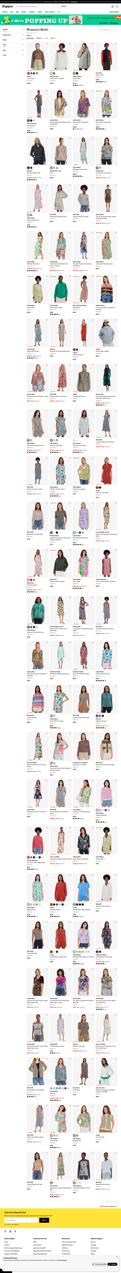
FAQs (35, 1242)
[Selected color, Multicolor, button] (51, 73)
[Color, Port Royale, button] (57, 532)
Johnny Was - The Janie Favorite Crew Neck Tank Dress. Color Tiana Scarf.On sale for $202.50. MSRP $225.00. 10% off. (84, 251)
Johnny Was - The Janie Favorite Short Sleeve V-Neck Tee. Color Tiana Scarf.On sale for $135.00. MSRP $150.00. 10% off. (84, 989)
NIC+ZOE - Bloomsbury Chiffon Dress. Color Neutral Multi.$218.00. (61, 206)
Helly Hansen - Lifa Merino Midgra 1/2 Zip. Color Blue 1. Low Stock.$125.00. (84, 1174)
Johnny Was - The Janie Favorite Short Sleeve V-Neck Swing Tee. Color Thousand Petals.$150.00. (61, 754)
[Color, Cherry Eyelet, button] (31, 579)
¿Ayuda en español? (39, 1248)
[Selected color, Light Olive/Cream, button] (51, 1182)
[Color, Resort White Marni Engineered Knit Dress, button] (82, 532)
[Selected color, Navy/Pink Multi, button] (97, 951)
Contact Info (37, 1245)
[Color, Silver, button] (34, 120)
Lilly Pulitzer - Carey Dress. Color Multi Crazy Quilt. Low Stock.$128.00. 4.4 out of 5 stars (61, 1126)
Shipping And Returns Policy (42, 1251)
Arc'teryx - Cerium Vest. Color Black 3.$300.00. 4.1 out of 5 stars (107, 64)
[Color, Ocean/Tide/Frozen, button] (36, 73)
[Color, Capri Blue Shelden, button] (54, 1088)
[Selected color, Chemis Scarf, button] (97, 167)
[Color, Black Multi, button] (100, 951)
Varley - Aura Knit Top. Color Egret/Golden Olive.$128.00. (107, 1126)
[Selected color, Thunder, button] (51, 532)
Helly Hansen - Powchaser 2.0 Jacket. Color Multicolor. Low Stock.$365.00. (61, 64)
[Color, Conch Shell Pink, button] (31, 904)
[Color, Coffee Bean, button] (77, 904)
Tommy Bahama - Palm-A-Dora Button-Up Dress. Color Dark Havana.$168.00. (107, 570)
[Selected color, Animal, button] (28, 120)
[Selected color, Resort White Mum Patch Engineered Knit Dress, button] (28, 215)
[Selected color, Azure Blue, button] (74, 904)
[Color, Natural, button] (36, 857)
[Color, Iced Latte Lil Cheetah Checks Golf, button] (31, 440)
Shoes (93, 1254)
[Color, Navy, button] (79, 904)
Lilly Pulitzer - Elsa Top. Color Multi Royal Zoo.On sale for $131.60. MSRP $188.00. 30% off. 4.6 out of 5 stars (61, 1079)
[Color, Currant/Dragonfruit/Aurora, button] (31, 73)
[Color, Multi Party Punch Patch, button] (59, 1088)
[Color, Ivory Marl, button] (59, 904)
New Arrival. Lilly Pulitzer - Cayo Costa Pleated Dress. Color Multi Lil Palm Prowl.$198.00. (107, 251)
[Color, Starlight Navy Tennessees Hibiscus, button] (57, 440)
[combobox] (37, 6)
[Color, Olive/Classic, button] (31, 167)
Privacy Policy (62, 1260)
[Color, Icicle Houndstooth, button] (36, 627)
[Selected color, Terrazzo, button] (74, 73)
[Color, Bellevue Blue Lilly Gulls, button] (57, 1088)
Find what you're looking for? (108, 1206)
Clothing (93, 1245)
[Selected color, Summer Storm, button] (97, 715)
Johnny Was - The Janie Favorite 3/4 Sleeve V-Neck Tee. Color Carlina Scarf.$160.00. (38, 661)
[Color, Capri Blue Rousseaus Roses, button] (31, 215)
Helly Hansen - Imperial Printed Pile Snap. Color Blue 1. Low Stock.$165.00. (38, 617)
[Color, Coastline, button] (39, 857)
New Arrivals (95, 1248)
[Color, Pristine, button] (54, 951)
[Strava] (15, 1231)
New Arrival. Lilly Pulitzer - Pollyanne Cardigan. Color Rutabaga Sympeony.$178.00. (84, 477)
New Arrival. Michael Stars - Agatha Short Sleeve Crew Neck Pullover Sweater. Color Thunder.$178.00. (61, 523)
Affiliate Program (67, 1245)
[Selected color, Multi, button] (28, 904)
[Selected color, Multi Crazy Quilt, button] (51, 1135)
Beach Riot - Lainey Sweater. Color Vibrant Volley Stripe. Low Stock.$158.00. (38, 707)
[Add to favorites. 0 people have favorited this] (47, 43)
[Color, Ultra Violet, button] (34, 627)
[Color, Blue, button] (79, 1182)
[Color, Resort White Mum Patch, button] (74, 440)
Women (38, 38)
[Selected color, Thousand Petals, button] (51, 763)
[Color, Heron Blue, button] (77, 349)
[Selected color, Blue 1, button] (28, 627)
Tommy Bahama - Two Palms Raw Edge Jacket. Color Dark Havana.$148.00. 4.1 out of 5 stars (38, 848)
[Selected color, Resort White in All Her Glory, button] (74, 532)
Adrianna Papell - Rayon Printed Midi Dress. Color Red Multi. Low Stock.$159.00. (84, 661)
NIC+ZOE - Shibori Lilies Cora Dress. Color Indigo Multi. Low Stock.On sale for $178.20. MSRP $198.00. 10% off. (38, 477)
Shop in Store (114, 23)
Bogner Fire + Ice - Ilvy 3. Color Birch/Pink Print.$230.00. (61, 158)
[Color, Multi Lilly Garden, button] (54, 1135)
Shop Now (74, 1)
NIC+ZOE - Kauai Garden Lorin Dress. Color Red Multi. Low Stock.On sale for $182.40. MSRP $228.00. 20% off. (61, 384)
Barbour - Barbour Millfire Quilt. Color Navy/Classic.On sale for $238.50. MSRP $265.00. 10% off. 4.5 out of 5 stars (38, 158)
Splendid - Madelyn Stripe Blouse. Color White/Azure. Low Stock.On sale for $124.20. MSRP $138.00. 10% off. (107, 1174)
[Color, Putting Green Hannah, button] (54, 715)
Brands (93, 1242)
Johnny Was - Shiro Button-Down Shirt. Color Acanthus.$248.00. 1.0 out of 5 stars (84, 111)
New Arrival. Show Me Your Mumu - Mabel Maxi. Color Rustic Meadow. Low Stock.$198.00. (84, 295)
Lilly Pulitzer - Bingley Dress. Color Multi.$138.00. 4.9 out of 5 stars (38, 895)
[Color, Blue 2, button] (31, 627)
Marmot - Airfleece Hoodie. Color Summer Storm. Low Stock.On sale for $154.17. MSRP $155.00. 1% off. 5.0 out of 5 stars (107, 707)
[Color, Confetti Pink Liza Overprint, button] (57, 1135)
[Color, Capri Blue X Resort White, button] (88, 951)
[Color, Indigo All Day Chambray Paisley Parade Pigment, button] (77, 1135)
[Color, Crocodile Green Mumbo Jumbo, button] (39, 904)
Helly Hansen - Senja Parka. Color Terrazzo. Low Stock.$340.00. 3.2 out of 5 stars (84, 64)
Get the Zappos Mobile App (13, 1248)
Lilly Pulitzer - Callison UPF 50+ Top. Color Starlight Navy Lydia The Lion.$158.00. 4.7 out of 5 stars (107, 661)
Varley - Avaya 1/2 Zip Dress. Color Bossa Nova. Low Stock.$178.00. (107, 477)
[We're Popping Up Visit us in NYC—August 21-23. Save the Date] (60, 19)
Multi (52, 38)
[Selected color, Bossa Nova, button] (74, 349)
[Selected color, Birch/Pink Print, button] (51, 167)
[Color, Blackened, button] (102, 715)
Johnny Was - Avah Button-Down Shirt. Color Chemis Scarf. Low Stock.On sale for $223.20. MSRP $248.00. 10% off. (107, 158)
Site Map (65, 1248)
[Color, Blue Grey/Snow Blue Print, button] (57, 167)
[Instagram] (5, 1231)
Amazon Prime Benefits (11, 1251)
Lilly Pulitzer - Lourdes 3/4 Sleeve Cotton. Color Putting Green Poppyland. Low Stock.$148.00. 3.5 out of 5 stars (84, 801)
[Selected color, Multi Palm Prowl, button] (74, 1135)
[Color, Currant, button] (34, 73)
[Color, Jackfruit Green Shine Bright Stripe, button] (108, 810)
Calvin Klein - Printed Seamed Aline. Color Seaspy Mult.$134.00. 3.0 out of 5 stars (61, 1033)
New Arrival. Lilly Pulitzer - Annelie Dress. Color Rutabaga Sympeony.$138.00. (107, 848)
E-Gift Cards (66, 1254)
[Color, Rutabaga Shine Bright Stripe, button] (102, 810)
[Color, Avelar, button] (54, 763)
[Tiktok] (10, 1231)
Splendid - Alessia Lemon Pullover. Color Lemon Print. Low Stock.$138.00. (107, 895)
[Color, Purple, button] (54, 73)
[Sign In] (112, 6)
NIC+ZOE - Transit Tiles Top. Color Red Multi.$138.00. (38, 942)
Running (93, 1251)
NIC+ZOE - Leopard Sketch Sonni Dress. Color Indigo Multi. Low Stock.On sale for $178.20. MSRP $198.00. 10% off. (107, 431)
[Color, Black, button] (77, 73)
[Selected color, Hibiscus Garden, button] (28, 579)
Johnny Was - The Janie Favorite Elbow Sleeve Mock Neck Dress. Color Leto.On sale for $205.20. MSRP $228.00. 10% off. (107, 206)
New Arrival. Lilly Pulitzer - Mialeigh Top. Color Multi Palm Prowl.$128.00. (84, 1126)
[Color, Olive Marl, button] (54, 904)
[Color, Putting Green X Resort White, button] (82, 951)
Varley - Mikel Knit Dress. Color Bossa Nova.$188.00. (84, 339)
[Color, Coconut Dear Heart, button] (62, 1088)
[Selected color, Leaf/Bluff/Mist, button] (28, 73)
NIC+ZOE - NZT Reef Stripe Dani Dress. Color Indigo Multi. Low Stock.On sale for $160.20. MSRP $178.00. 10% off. (107, 617)
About (6, 1242)
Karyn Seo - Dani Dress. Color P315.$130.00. (84, 1079)
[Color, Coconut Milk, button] (54, 532)
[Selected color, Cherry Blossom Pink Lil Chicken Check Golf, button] (28, 440)
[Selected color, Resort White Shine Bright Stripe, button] (97, 810)
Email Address (10, 1220)
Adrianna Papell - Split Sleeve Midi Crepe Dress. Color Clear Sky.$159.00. (61, 661)
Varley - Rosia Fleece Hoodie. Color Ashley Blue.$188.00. (107, 339)
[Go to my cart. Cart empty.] (117, 6)
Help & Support (114, 12)
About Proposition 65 (40, 1254)
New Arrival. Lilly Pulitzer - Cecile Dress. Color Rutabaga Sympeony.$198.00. (38, 295)
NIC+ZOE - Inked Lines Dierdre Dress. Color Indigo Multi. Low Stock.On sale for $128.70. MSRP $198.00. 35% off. (38, 1126)
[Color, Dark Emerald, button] (31, 120)
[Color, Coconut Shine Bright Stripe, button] (100, 810)
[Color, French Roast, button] (65, 1088)
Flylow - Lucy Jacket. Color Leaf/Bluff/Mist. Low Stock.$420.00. (38, 64)
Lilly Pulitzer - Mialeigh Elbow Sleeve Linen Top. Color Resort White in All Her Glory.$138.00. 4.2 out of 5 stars (84, 942)
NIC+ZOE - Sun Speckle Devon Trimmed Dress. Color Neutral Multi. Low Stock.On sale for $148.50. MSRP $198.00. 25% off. (61, 801)
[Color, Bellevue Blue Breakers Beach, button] (79, 951)
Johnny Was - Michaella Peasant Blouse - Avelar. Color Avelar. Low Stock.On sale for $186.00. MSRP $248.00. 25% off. (38, 384)
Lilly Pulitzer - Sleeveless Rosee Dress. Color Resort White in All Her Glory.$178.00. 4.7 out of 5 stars (84, 523)
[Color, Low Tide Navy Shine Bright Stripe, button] (105, 810)
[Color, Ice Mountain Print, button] (54, 167)
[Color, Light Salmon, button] (42, 857)
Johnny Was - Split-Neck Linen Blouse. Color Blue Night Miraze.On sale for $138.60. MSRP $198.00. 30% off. (84, 848)
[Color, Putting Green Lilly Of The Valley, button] (36, 904)
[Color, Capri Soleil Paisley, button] (34, 579)
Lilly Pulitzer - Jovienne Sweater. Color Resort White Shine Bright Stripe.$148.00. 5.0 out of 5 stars (107, 801)
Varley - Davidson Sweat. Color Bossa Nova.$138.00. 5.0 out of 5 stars (61, 895)
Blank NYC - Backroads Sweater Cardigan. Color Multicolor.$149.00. (107, 754)
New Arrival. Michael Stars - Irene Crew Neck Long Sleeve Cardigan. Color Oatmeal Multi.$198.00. (107, 295)
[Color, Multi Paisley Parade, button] (51, 1088)
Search (64, 6)
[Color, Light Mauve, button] (100, 715)
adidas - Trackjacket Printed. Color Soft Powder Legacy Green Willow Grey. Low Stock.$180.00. (84, 384)
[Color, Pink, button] (77, 1182)
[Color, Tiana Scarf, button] (100, 167)
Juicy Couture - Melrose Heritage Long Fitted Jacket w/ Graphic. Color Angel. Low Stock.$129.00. (107, 1079)
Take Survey (66, 1251)
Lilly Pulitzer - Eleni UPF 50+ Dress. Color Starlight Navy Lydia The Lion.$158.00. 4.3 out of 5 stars (61, 707)
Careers (6, 1245)
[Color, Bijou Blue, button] (57, 904)
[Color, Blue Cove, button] (31, 857)
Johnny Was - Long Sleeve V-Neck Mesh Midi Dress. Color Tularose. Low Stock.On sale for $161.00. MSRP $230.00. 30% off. (84, 617)
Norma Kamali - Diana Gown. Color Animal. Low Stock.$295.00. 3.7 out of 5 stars (38, 111)
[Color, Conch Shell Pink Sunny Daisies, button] (34, 904)
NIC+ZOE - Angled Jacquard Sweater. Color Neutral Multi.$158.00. (84, 707)
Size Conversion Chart (69, 1242)
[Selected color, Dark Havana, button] (28, 857)
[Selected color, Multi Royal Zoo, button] (51, 440)
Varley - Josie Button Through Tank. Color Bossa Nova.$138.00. (61, 942)
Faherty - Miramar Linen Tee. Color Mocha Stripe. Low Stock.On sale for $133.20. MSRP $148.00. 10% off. (84, 1033)
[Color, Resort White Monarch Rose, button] (77, 951)
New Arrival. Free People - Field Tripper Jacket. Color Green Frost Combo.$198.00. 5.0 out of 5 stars (61, 295)
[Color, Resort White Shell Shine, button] (54, 440)
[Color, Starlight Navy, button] (79, 532)
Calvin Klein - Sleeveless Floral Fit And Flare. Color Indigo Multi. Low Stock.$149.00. (38, 801)
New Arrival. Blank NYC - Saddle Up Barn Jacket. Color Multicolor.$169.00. (61, 570)
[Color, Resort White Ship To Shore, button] (77, 532)
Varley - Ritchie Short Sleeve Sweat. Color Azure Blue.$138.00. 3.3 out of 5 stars (84, 895)
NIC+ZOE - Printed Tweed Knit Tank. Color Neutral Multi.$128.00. (38, 1174)
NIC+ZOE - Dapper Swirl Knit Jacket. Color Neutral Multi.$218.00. (84, 206)
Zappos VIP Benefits (10, 1254)
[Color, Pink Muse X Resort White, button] (85, 951)
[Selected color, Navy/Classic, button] (28, 167)
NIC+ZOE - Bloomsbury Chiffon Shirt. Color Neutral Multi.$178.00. (38, 523)
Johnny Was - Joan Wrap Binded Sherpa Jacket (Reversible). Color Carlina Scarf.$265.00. (61, 111)
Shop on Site (103, 23)
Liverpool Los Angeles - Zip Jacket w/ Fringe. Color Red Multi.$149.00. (84, 754)
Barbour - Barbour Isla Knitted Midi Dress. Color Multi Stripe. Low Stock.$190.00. (61, 339)
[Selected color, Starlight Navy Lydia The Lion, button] (51, 715)
